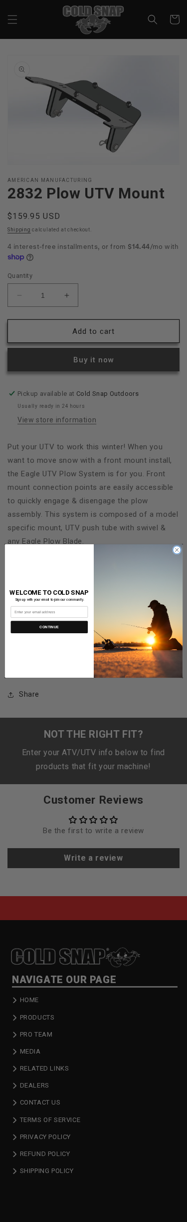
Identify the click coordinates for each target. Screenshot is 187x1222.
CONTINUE (49, 627)
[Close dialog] (177, 550)
